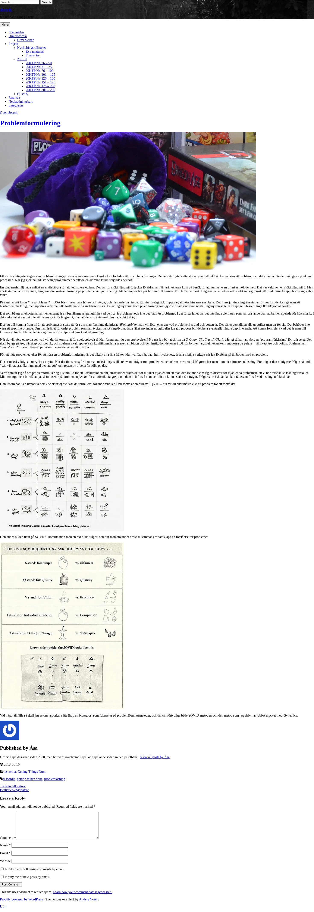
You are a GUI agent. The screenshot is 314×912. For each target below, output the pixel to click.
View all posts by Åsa (155, 757)
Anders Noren (88, 899)
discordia (6, 10)
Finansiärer (33, 55)
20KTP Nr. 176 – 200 (40, 86)
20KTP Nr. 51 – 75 (39, 67)
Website (5, 861)
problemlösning (54, 779)
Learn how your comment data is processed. (82, 892)
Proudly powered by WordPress (21, 899)
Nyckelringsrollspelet (31, 47)
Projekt (13, 44)
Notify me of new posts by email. (27, 877)
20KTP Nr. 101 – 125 (40, 74)
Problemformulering (30, 123)
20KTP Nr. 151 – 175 (40, 82)
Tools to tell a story (13, 786)
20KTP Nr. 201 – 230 (40, 90)
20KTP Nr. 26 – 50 (39, 63)
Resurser (14, 97)
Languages (16, 105)
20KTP (22, 59)
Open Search (9, 112)
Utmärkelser (25, 40)
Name (5, 845)
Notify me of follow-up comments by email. (34, 869)
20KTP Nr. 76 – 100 (39, 70)
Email (5, 853)
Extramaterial (35, 51)
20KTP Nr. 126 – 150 (40, 78)
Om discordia (18, 36)
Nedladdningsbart (20, 101)
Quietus (22, 94)
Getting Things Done (32, 771)
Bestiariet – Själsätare (14, 790)
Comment (8, 838)
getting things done (30, 779)
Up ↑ (3, 906)
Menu (5, 24)
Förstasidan (16, 32)
